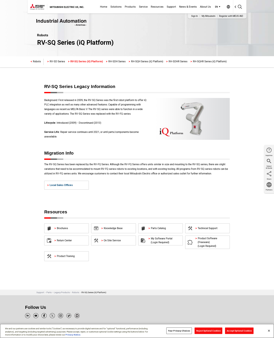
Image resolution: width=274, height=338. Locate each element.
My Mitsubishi (208, 16)
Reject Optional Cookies (208, 330)
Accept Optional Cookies (239, 330)
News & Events (188, 6)
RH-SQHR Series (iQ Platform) (210, 61)
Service (143, 6)
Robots (37, 61)
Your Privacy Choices (179, 330)
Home (103, 6)
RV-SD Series (57, 61)
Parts (49, 292)
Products (130, 6)
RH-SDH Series (117, 61)
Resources (157, 6)
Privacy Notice (72, 335)
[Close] (268, 330)
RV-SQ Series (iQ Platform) (86, 61)
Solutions (116, 6)
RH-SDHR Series (178, 61)
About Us (205, 6)
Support (171, 6)
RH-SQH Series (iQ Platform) (147, 61)
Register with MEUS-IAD (231, 16)
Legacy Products (62, 292)
